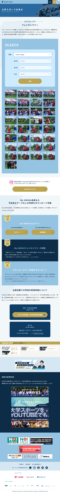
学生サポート (50, 2)
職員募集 (28, 464)
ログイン (17, 232)
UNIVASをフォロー (30, 189)
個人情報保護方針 (36, 464)
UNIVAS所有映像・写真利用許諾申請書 (30, 315)
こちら (31, 257)
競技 (10, 54)
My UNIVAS (54, 2)
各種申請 (21, 464)
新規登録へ (43, 232)
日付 (15, 74)
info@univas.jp (38, 333)
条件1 (16, 61)
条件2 (16, 68)
